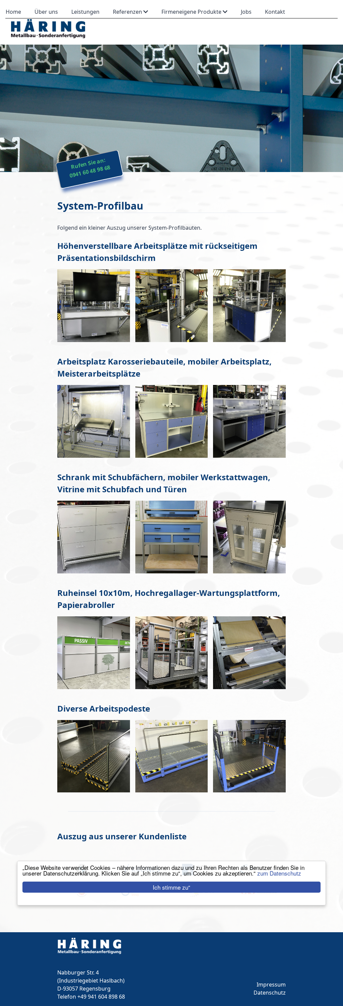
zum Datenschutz (279, 873)
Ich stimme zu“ (171, 887)
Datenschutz (270, 992)
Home (13, 11)
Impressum (271, 984)
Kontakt (275, 11)
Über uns (46, 11)
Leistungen (85, 11)
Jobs (246, 11)
